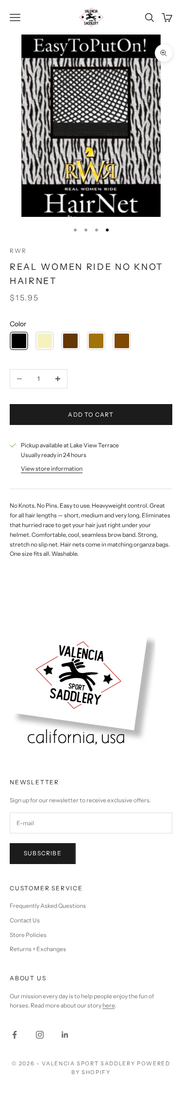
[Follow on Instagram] (40, 1035)
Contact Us (25, 920)
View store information (52, 468)
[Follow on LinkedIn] (65, 1035)
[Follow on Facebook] (14, 1035)
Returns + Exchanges (38, 949)
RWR (18, 250)
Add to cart (91, 414)
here (108, 1005)
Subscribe (43, 853)
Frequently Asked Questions (48, 905)
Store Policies (28, 934)
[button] (19, 341)
